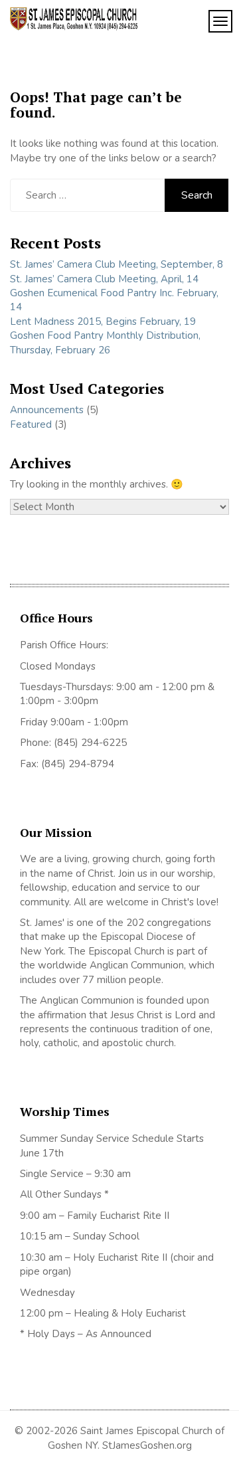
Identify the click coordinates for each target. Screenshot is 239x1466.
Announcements (47, 409)
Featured (31, 424)
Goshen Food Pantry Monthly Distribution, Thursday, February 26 (105, 342)
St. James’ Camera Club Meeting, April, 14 (104, 279)
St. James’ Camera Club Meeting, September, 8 (116, 264)
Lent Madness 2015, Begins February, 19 (103, 321)
